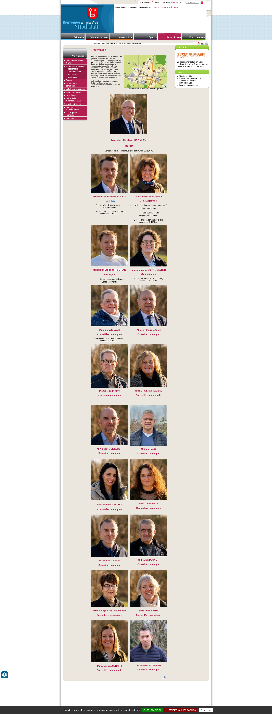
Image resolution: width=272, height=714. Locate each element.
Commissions (73, 74)
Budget (69, 80)
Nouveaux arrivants (187, 81)
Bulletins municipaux (75, 89)
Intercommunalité (74, 92)
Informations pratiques (188, 85)
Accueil (97, 43)
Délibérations (72, 77)
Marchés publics (73, 104)
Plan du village (185, 83)
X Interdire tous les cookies (181, 710)
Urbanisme (71, 95)
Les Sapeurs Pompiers (71, 113)
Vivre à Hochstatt (99, 37)
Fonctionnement (74, 72)
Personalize (206, 710)
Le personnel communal (71, 84)
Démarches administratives (73, 108)
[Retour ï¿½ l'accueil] (87, 32)
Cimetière (70, 118)
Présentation (138, 43)
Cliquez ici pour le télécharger (166, 7)
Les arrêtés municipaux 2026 (73, 99)
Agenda (153, 37)
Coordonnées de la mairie (74, 61)
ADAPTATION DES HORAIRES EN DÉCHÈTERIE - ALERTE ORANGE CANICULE (191, 56)
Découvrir (79, 37)
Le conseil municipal (123, 43)
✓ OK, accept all (152, 710)
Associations (125, 37)
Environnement (197, 37)
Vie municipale (173, 37)
